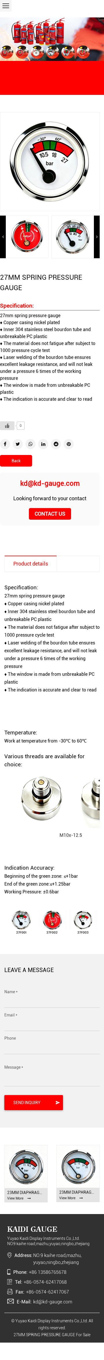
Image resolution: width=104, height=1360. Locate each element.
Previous (3, 237)
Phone (10, 1038)
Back (16, 460)
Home (8, 84)
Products (23, 84)
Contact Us (50, 514)
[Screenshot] (27, 237)
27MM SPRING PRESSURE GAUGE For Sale (52, 1334)
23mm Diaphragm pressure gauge (26, 1192)
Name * (11, 991)
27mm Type (82, 84)
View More (15, 1198)
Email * (10, 1015)
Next (97, 237)
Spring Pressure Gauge (51, 84)
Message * (13, 1067)
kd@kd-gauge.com (50, 483)
